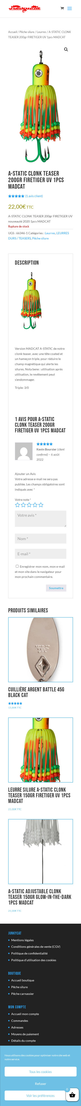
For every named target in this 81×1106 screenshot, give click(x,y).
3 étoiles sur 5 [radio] (29, 505)
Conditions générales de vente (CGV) (35, 946)
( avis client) (34, 196)
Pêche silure (26, 32)
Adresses (17, 1027)
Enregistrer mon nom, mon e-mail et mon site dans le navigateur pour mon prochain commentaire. (40, 572)
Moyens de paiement (25, 1034)
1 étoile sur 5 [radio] (17, 505)
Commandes (19, 1020)
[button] (66, 49)
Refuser (40, 1084)
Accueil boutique (22, 980)
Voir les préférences (40, 1096)
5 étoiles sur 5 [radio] (40, 505)
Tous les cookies (40, 1072)
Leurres (41, 32)
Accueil (12, 32)
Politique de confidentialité (29, 953)
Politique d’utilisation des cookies (33, 960)
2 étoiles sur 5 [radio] (23, 505)
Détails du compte (23, 1040)
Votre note (23, 499)
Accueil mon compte (25, 1014)
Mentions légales (22, 940)
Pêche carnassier (22, 994)
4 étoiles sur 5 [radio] (35, 505)
